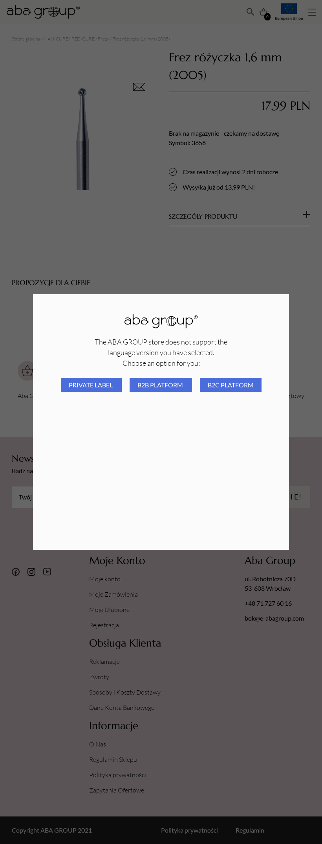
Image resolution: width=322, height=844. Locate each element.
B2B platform (160, 385)
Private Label (91, 385)
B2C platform (231, 385)
